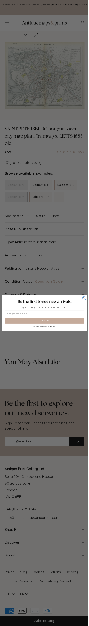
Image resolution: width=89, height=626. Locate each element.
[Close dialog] (84, 298)
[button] (44, 301)
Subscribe (45, 320)
